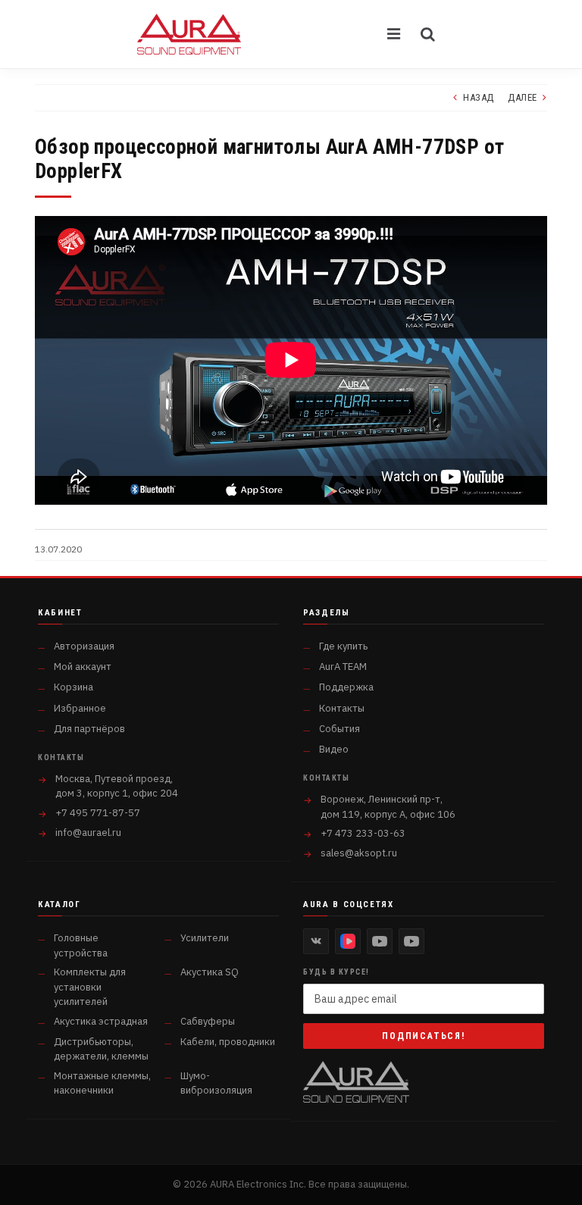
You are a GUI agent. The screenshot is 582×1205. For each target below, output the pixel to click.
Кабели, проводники (227, 1041)
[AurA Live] (411, 941)
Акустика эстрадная (101, 1021)
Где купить (343, 646)
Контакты (342, 708)
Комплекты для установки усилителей (90, 987)
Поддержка (346, 687)
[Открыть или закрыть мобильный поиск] (428, 34)
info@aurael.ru (88, 832)
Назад (478, 97)
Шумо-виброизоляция (216, 1083)
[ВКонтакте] (316, 941)
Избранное (80, 708)
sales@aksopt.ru (359, 853)
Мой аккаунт (82, 666)
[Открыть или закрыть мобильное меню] (394, 34)
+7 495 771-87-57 (97, 812)
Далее (522, 97)
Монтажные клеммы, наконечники (102, 1083)
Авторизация (84, 646)
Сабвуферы (207, 1021)
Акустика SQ (209, 972)
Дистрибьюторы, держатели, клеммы (101, 1049)
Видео (334, 749)
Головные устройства (81, 945)
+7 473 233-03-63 (363, 833)
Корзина (73, 687)
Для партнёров (89, 728)
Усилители (204, 937)
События (339, 728)
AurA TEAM (343, 666)
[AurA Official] (380, 941)
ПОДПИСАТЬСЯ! (423, 1036)
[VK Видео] (348, 941)
